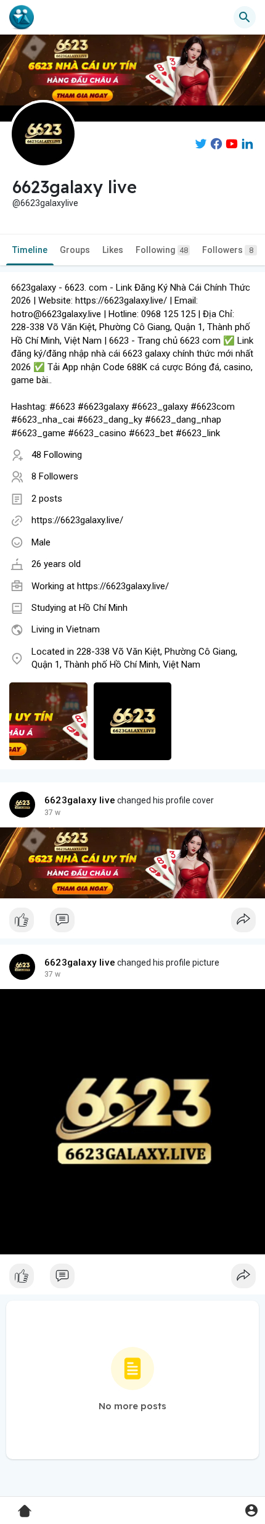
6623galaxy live (79, 800)
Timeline (29, 250)
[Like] (132, 923)
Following (162, 250)
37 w (52, 812)
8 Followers (54, 476)
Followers (227, 250)
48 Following (56, 454)
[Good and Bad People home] (21, 17)
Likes (112, 250)
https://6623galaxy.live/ (77, 520)
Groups (75, 250)
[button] (251, 1510)
